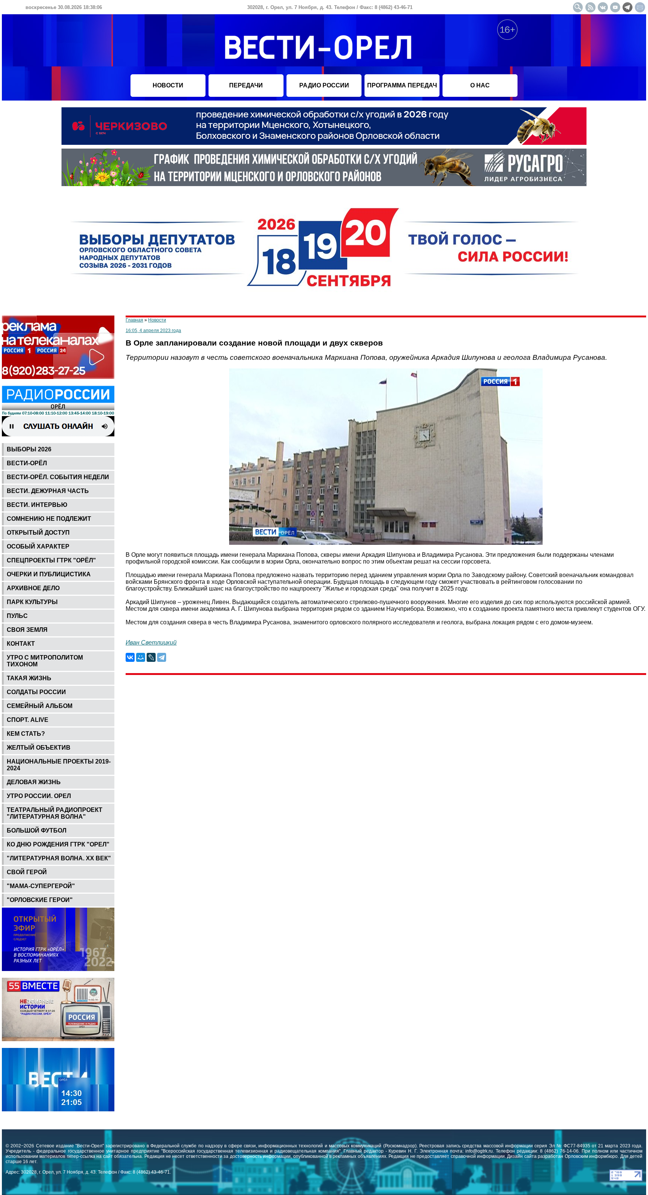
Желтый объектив (38, 747)
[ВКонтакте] (130, 657)
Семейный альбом (39, 706)
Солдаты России (36, 692)
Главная (134, 320)
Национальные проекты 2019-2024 (59, 764)
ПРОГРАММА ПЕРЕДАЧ (402, 85)
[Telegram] (161, 657)
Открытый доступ (38, 532)
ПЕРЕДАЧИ (246, 85)
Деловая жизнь (34, 782)
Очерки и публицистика (49, 574)
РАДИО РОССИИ (324, 85)
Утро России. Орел (39, 796)
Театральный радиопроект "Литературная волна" (54, 813)
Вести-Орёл (27, 463)
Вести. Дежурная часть (48, 491)
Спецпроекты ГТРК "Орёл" (51, 560)
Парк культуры (32, 602)
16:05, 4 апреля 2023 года (153, 330)
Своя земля (27, 630)
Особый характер (38, 546)
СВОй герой (27, 872)
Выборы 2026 (29, 449)
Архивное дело (33, 588)
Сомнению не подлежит (49, 519)
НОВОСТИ (168, 85)
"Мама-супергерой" (41, 886)
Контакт (21, 643)
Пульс (17, 616)
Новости (157, 320)
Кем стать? (26, 734)
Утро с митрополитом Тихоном (45, 660)
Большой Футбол (36, 830)
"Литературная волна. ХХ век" (59, 858)
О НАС (480, 85)
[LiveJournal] (151, 657)
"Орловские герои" (40, 900)
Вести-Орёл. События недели (58, 477)
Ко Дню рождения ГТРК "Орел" (58, 844)
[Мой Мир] (140, 657)
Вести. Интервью (37, 505)
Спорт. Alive (27, 720)
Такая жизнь (29, 678)
